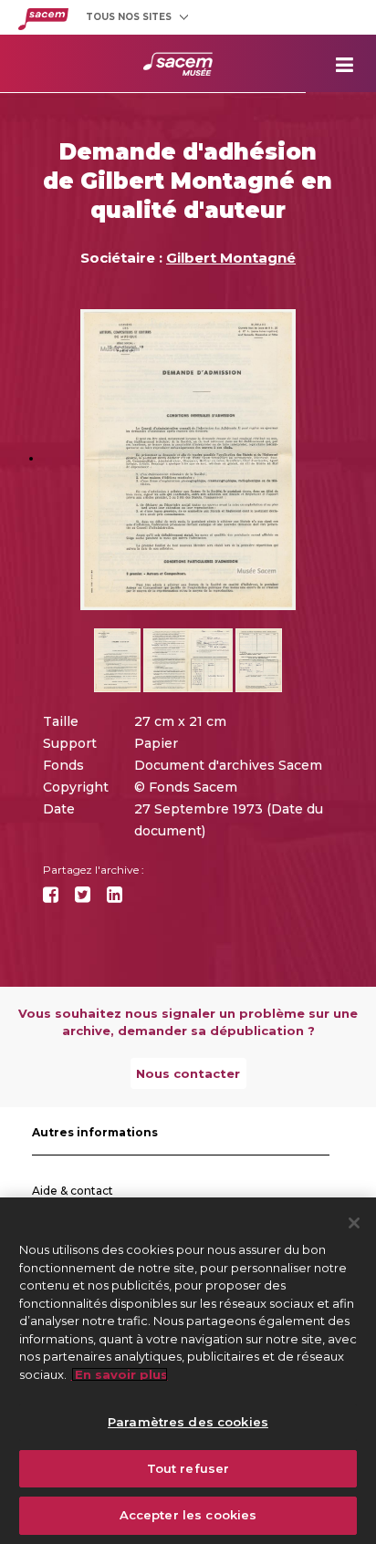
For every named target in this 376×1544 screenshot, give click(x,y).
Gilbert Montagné (231, 257)
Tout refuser (188, 1468)
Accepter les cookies (188, 1515)
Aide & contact (72, 1190)
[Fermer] (354, 1223)
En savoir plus (119, 1374)
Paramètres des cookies (188, 1421)
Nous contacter (188, 1073)
